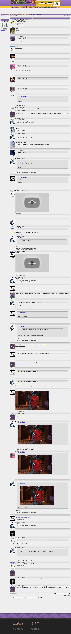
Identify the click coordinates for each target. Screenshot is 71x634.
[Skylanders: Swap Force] (50, 7)
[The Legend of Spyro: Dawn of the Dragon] (43, 7)
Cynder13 (12, 141)
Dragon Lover (13, 126)
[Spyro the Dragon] (14, 7)
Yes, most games (5, 24)
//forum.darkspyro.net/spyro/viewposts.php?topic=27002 (23, 517)
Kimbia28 (12, 45)
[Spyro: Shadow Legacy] (35, 7)
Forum (33, 5)
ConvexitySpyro (12, 19)
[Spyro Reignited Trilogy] (12, 7)
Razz (12, 110)
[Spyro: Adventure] (28, 7)
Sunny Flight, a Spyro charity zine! (20, 346)
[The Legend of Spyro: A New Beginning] (38, 7)
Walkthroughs (18, 5)
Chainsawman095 (12, 190)
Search (2, 16)
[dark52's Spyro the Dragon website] (23, 2)
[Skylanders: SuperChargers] (54, 7)
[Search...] (59, 1)
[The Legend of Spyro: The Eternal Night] (40, 7)
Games (23, 5)
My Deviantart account (18, 48)
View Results (3, 30)
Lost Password (50, 2)
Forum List (2, 15)
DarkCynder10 (12, 292)
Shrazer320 (12, 107)
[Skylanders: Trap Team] (52, 7)
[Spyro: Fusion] (31, 7)
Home (13, 5)
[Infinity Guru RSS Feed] (39, 629)
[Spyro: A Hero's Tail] (33, 7)
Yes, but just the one (5, 26)
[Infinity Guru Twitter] (32, 629)
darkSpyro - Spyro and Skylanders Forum (15, 14)
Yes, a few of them (5, 25)
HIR (12, 451)
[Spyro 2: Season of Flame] (24, 7)
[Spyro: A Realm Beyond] (59, 7)
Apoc (12, 118)
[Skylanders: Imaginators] (57, 7)
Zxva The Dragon (12, 149)
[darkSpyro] (18, 624)
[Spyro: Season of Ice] (21, 7)
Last (14, 15)
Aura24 (12, 35)
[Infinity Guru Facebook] (35, 629)
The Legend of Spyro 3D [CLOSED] (25, 14)
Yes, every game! (5, 23)
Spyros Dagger (22, 538)
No (2, 27)
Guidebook (28, 5)
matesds (12, 27)
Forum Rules (3, 17)
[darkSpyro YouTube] (16, 629)
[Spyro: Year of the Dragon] (19, 7)
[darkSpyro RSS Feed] (22, 629)
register (16, 595)
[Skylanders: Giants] (47, 7)
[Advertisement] (35, 11)
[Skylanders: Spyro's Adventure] (45, 7)
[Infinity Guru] (35, 624)
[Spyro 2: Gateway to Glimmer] (16, 7)
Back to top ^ (68, 618)
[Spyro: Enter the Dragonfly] (26, 7)
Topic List (65, 15)
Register (42, 2)
